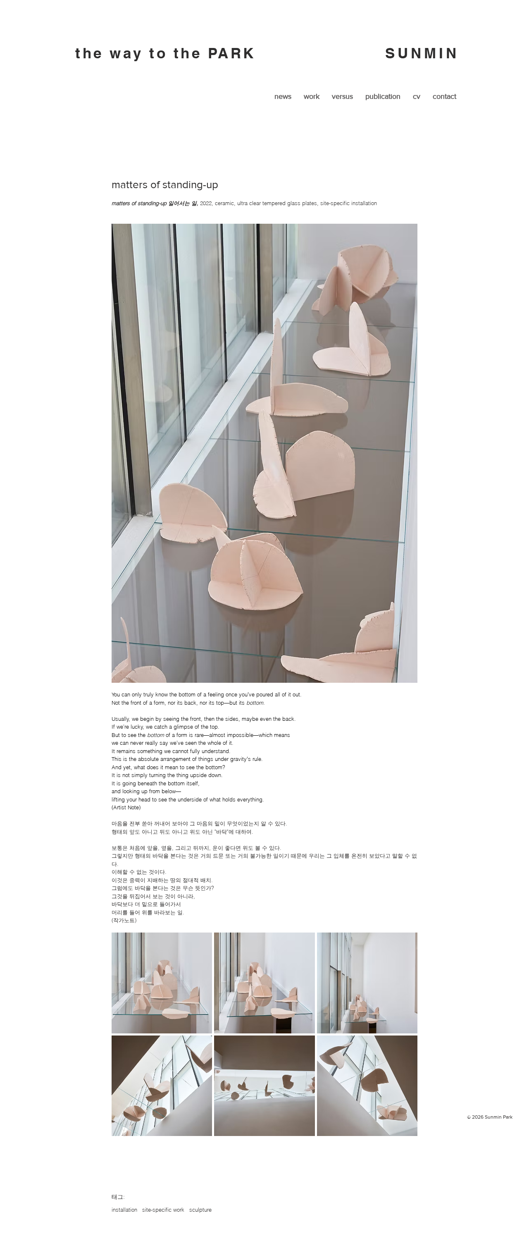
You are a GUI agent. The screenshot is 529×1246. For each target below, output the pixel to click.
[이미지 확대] (162, 983)
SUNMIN (425, 53)
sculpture (200, 1209)
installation (124, 1209)
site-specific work (163, 1209)
